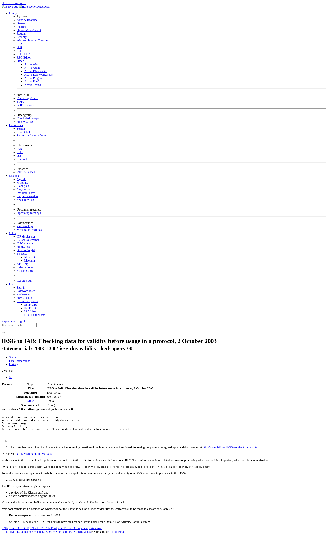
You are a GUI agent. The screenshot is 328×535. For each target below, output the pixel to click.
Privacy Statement (91, 528)
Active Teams (32, 84)
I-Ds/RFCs (30, 257)
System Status (82, 531)
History (13, 364)
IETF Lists (30, 304)
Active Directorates (35, 71)
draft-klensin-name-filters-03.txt (34, 453)
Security (22, 37)
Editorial (22, 159)
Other (20, 61)
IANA (76, 528)
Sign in (21, 287)
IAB (19, 47)
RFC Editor (24, 57)
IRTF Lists (30, 308)
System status (25, 270)
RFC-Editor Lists (34, 314)
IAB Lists (30, 311)
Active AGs (31, 64)
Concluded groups (28, 118)
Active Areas (32, 67)
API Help (22, 264)
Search (21, 128)
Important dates (26, 192)
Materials (22, 182)
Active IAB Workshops (38, 74)
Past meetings (25, 226)
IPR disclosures (26, 236)
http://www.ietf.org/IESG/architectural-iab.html (231, 447)
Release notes (25, 267)
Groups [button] (13, 13)
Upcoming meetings (29, 213)
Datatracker (43, 6)
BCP (26, 172)
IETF (5, 528)
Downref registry (27, 250)
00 (10, 377)
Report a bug (24, 280)
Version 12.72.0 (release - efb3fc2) (53, 531)
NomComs (23, 246)
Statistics (22, 253)
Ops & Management (29, 30)
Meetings (29, 260)
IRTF (20, 50)
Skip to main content (14, 3)
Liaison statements (28, 240)
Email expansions (19, 360)
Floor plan (23, 186)
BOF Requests (25, 105)
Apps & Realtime (27, 19)
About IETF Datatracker (16, 531)
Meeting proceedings (29, 229)
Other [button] (12, 233)
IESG (20, 43)
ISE (19, 155)
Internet (21, 26)
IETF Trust (50, 528)
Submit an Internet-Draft (31, 135)
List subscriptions (27, 301)
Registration (24, 189)
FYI (32, 172)
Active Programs (34, 78)
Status (12, 357)
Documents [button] (16, 125)
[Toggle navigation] (3, 332)
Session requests (26, 199)
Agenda (21, 179)
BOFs (20, 101)
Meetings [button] (14, 175)
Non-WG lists (25, 121)
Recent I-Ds (24, 132)
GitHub (112, 531)
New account (25, 297)
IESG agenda (25, 243)
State (30, 401)
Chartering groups (27, 98)
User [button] (12, 284)
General (21, 23)
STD (20, 172)
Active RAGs (32, 81)
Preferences (24, 294)
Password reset (26, 290)
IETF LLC (23, 54)
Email (121, 531)
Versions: (7, 370)
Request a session (27, 196)
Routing (21, 33)
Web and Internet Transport (33, 40)
